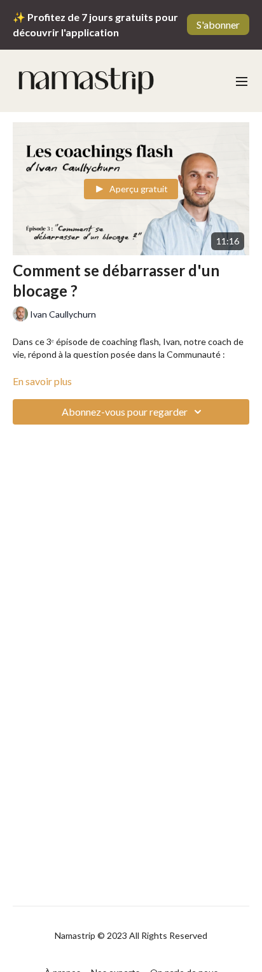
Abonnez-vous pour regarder (125, 411)
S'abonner (218, 24)
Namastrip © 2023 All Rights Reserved (131, 935)
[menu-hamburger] (241, 81)
